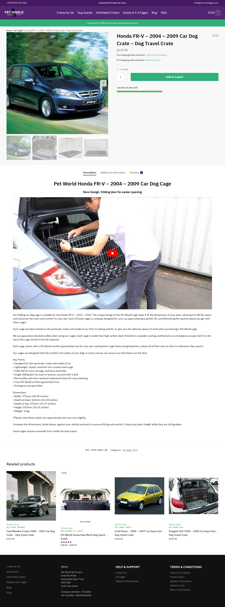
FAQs (9, 592)
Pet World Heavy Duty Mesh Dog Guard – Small (84, 536)
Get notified (85, 551)
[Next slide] (103, 83)
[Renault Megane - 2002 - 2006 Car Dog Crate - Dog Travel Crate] (213, 35)
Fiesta (128, 527)
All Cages (18, 30)
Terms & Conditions (180, 572)
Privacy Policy (177, 576)
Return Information (180, 589)
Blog (8, 587)
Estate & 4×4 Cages (16, 582)
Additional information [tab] (113, 172)
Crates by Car (13, 566)
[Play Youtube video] (112, 253)
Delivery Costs (154, 60)
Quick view (12, 524)
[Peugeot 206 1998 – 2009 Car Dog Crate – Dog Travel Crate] (193, 496)
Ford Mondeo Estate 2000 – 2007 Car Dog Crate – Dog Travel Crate (30, 533)
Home (9, 30)
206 (181, 527)
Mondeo (21, 527)
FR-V (135, 450)
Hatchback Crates (15, 576)
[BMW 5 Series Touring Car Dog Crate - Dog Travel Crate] (217, 35)
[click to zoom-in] (57, 83)
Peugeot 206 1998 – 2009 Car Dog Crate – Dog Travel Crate (193, 533)
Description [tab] (89, 172)
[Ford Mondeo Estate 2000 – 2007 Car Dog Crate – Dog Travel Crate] (31, 496)
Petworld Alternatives (127, 581)
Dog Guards (66, 531)
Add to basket (174, 77)
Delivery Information (157, 55)
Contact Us (121, 572)
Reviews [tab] (136, 172)
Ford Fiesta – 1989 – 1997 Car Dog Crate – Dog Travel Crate (139, 533)
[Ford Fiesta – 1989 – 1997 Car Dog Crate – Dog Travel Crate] (139, 496)
